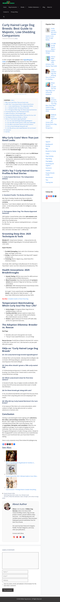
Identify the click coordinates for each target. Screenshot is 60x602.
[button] (3, 16)
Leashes (48, 170)
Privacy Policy (14, 12)
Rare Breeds (49, 177)
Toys (47, 180)
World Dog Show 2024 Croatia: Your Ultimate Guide (16, 495)
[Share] (14, 444)
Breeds (22, 7)
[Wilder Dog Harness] (8, 2)
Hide (12, 100)
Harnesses (49, 168)
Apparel (48, 142)
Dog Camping (49, 156)
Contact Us (6, 12)
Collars (48, 153)
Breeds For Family (51, 151)
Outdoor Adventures (33, 7)
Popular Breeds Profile (9, 493)
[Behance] (53, 196)
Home (4, 7)
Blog (44, 7)
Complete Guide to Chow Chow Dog (18, 299)
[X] (10, 444)
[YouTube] (47, 198)
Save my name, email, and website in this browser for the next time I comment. (20, 584)
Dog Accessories (13, 7)
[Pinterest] (5, 444)
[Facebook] (3, 444)
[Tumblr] (8, 444)
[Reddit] (12, 444)
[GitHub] (55, 196)
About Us (49, 7)
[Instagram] (49, 196)
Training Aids (49, 182)
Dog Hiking (49, 158)
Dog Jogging (49, 161)
